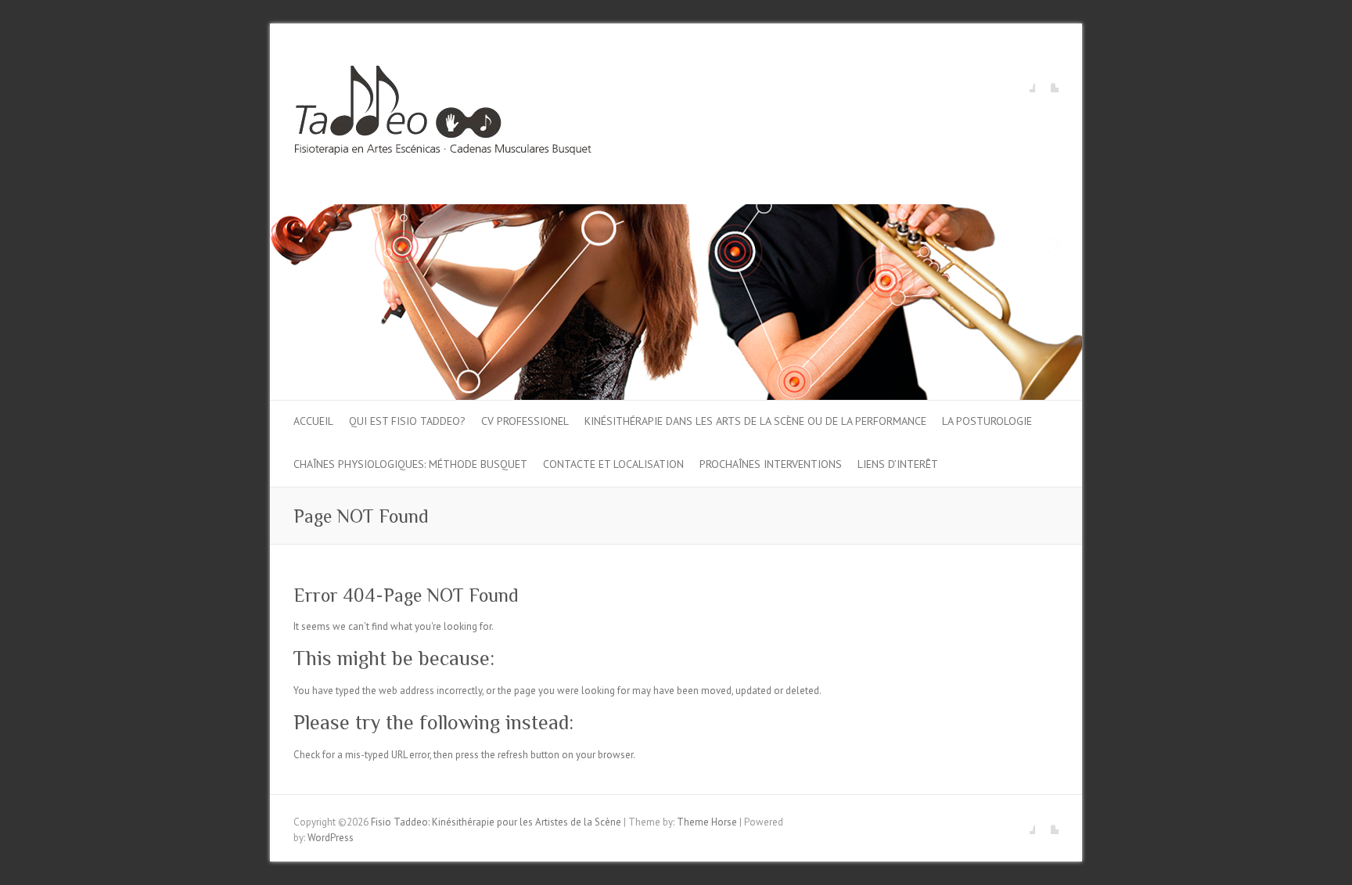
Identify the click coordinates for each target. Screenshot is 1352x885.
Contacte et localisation (613, 464)
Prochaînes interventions (770, 464)
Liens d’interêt (898, 464)
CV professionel (525, 421)
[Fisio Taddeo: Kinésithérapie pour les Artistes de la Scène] (442, 114)
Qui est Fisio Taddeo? (407, 421)
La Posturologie (987, 421)
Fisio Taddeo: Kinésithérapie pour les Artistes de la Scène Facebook (1023, 80)
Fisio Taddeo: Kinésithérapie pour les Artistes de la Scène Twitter (1047, 80)
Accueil (313, 421)
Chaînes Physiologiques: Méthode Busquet (410, 464)
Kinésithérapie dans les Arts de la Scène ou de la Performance (755, 421)
